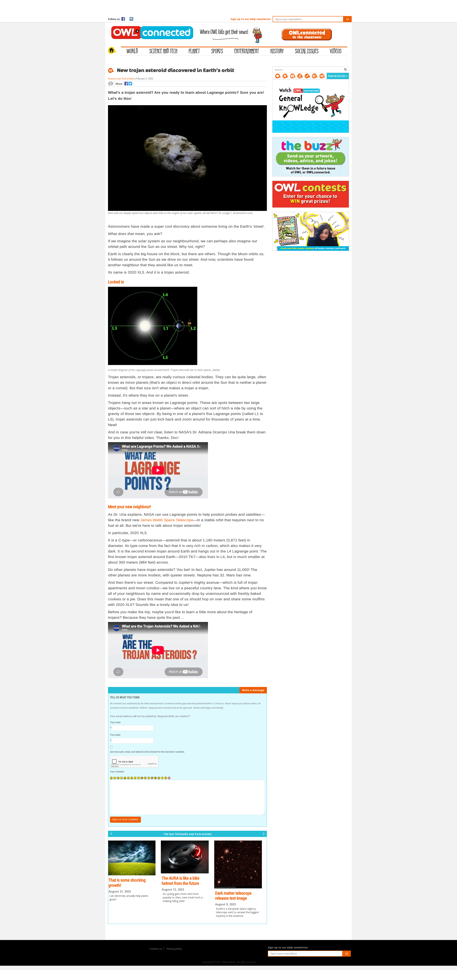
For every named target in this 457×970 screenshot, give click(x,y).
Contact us (155, 948)
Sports (217, 51)
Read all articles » (337, 76)
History (277, 51)
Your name (115, 722)
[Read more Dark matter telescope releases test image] (187, 864)
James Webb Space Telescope (166, 520)
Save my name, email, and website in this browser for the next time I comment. (147, 751)
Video (131, 78)
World (132, 51)
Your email (115, 734)
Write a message (253, 690)
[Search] (345, 70)
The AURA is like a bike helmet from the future (130, 880)
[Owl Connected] (150, 27)
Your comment (117, 771)
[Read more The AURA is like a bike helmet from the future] (134, 857)
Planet (194, 51)
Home (114, 51)
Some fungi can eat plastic (240, 877)
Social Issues (306, 51)
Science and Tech (163, 51)
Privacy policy (174, 948)
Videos (336, 51)
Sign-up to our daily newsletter (251, 19)
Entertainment (246, 51)
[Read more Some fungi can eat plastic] (241, 856)
